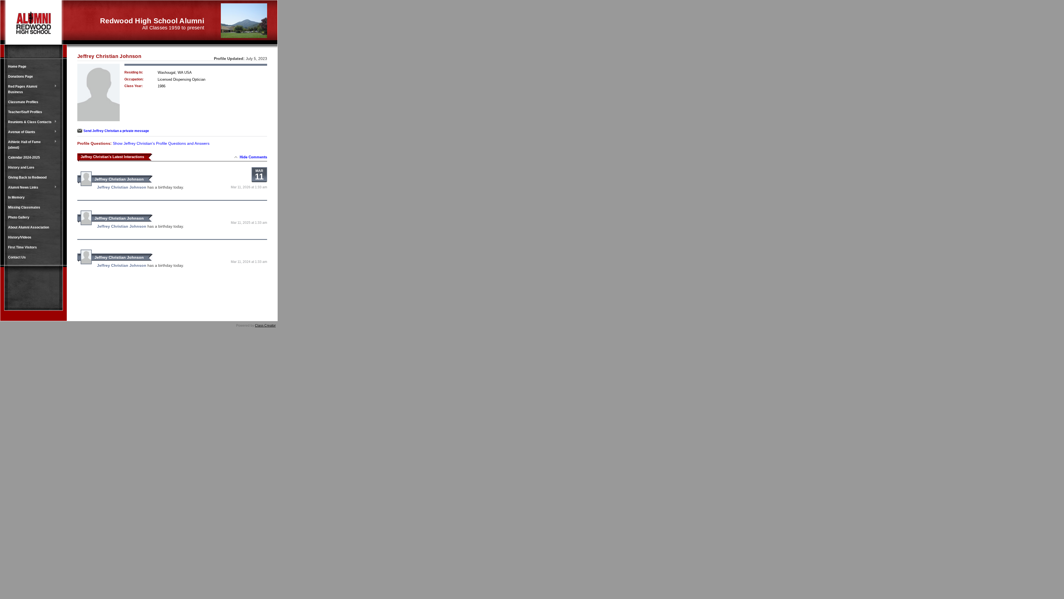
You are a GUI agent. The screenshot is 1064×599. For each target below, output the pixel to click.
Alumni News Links (21, 188)
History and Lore (21, 167)
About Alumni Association (28, 227)
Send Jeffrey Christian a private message (116, 131)
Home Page (17, 66)
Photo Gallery (18, 217)
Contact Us (17, 257)
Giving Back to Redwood (27, 177)
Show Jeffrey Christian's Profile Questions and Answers (161, 143)
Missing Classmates (24, 207)
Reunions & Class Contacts (28, 122)
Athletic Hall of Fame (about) (23, 144)
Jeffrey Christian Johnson (119, 179)
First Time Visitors (22, 247)
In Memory (16, 197)
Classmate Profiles (23, 102)
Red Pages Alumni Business (21, 89)
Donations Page (20, 76)
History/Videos (19, 237)
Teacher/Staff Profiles (25, 112)
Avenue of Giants (20, 132)
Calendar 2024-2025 (24, 157)
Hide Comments (253, 157)
